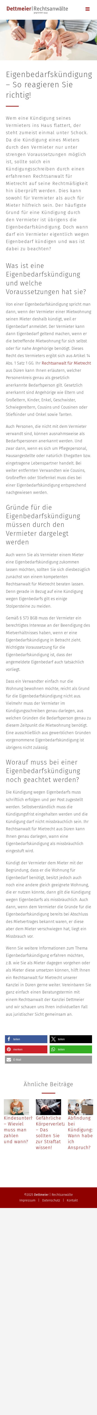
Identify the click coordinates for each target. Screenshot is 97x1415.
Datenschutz (51, 1200)
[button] (26, 1039)
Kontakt (72, 1200)
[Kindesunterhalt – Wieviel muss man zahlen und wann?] (16, 1107)
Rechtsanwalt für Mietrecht (66, 363)
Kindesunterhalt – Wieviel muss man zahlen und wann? (22, 1129)
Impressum (27, 1200)
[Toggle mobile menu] (87, 9)
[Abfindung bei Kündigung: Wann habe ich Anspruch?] (80, 1107)
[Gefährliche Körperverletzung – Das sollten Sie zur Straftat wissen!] (48, 1107)
